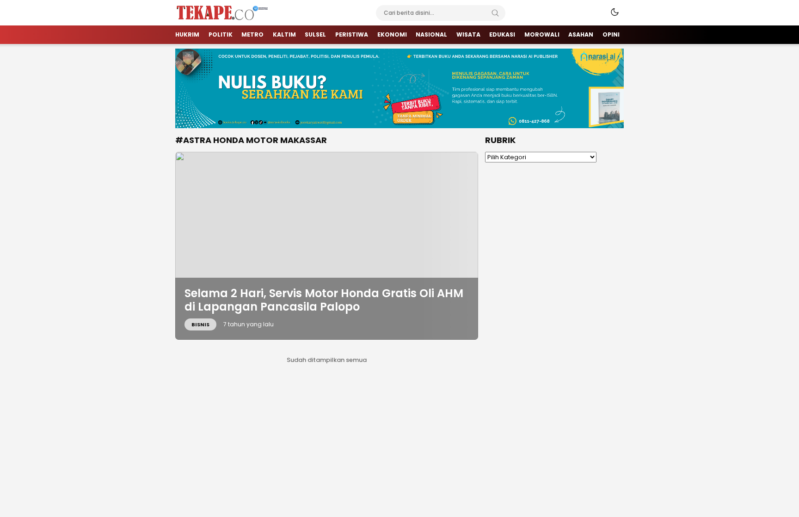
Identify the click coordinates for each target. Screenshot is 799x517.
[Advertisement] (554, 313)
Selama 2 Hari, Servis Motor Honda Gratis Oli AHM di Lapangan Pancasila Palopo (323, 300)
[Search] (495, 13)
